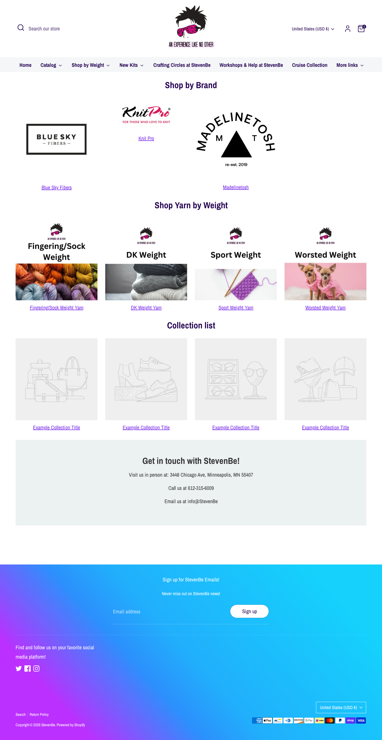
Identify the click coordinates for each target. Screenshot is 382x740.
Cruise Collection (309, 64)
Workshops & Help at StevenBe (251, 64)
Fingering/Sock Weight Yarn (56, 307)
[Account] (348, 28)
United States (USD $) (310, 29)
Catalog (49, 64)
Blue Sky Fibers (57, 187)
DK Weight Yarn (146, 307)
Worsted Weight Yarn (325, 307)
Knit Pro (146, 138)
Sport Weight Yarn (236, 307)
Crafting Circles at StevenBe (181, 64)
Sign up (249, 611)
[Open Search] (21, 27)
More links (348, 64)
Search (21, 714)
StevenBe (48, 725)
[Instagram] (36, 668)
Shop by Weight (88, 64)
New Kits (129, 64)
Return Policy (39, 714)
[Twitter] (19, 668)
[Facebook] (27, 668)
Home (25, 64)
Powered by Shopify (71, 725)
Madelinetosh (236, 187)
